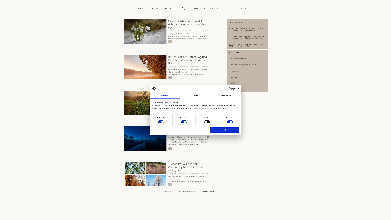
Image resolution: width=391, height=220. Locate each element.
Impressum (167, 191)
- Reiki (231, 83)
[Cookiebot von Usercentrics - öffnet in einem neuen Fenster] (230, 88)
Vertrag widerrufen (208, 191)
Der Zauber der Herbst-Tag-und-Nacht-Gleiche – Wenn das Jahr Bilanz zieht (188, 60)
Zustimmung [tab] (165, 96)
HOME (140, 9)
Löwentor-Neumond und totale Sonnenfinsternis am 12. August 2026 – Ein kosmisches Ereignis (246, 37)
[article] (167, 31)
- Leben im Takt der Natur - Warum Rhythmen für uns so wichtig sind (185, 167)
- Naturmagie (233, 77)
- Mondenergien (235, 71)
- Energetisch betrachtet (237, 59)
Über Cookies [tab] (226, 96)
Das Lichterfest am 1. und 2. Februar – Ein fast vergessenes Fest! (187, 24)
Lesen (170, 41)
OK (225, 130)
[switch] (184, 121)
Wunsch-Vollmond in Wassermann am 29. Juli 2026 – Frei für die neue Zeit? (245, 45)
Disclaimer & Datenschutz (187, 191)
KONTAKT (229, 9)
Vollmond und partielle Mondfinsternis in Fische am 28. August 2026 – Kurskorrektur (246, 29)
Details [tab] (195, 96)
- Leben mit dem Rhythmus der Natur (179, 31)
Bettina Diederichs (194, 31)
